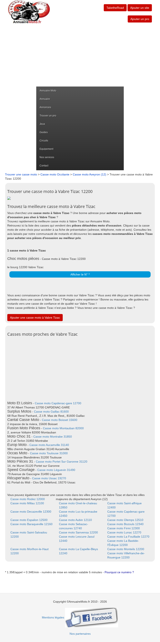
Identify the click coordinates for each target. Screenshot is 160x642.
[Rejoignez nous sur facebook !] (91, 617)
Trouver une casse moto (21, 174)
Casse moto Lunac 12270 (124, 532)
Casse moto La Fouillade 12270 (128, 536)
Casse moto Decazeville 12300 (30, 511)
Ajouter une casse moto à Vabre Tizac (35, 317)
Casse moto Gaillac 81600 (51, 411)
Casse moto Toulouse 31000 (49, 453)
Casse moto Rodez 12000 (27, 499)
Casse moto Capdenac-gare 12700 (58, 403)
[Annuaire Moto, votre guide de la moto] (29, 11)
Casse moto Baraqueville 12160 (31, 524)
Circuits (44, 140)
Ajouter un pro (139, 19)
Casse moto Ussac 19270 (49, 478)
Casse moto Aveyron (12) (89, 174)
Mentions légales (53, 617)
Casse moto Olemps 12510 (125, 520)
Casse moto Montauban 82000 (63, 428)
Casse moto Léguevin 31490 (56, 470)
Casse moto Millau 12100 (27, 503)
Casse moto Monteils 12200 (125, 549)
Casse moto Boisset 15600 (59, 420)
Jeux (42, 124)
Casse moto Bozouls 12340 (125, 524)
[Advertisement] (80, 55)
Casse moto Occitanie (54, 174)
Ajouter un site (139, 7)
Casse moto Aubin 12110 (75, 520)
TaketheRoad (115, 7)
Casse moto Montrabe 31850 (52, 436)
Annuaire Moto (48, 90)
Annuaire (45, 99)
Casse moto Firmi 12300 (123, 528)
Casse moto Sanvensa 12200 (78, 532)
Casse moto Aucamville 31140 (49, 445)
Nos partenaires (80, 633)
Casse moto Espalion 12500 (29, 520)
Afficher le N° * (80, 274)
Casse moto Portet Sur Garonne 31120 (61, 461)
